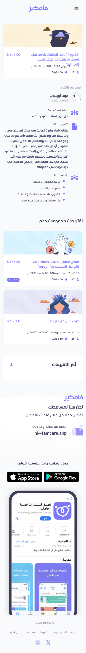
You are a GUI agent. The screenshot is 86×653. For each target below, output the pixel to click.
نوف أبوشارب (59, 96)
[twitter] (48, 643)
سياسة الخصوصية (65, 632)
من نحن (14, 632)
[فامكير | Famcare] (38, 8)
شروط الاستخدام (37, 632)
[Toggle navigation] (76, 8)
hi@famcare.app (50, 433)
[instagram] (38, 643)
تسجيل (15, 279)
